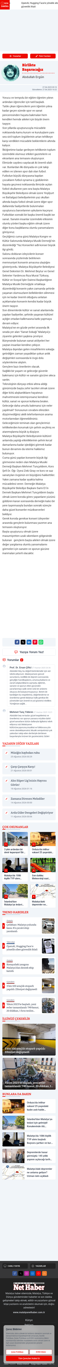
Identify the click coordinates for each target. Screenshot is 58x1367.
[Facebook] (14, 1273)
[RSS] (44, 1273)
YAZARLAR (41, 1266)
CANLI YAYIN (14, 1266)
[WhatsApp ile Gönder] (41, 642)
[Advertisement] (29, 30)
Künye (29, 1320)
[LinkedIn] (32, 1273)
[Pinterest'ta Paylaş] (35, 642)
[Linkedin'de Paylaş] (29, 642)
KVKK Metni (41, 1352)
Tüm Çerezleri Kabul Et (29, 1358)
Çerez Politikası (17, 1352)
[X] (20, 1273)
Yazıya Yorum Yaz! (32, 652)
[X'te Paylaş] (23, 642)
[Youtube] (38, 1273)
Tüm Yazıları (45, 56)
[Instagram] (26, 1273)
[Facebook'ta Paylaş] (17, 642)
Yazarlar (17, 56)
